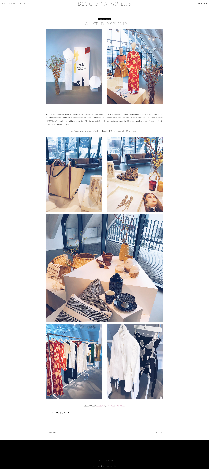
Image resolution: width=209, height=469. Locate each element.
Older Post (158, 432)
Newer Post (51, 432)
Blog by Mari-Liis (104, 3)
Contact (12, 4)
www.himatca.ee (86, 131)
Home (3, 4)
